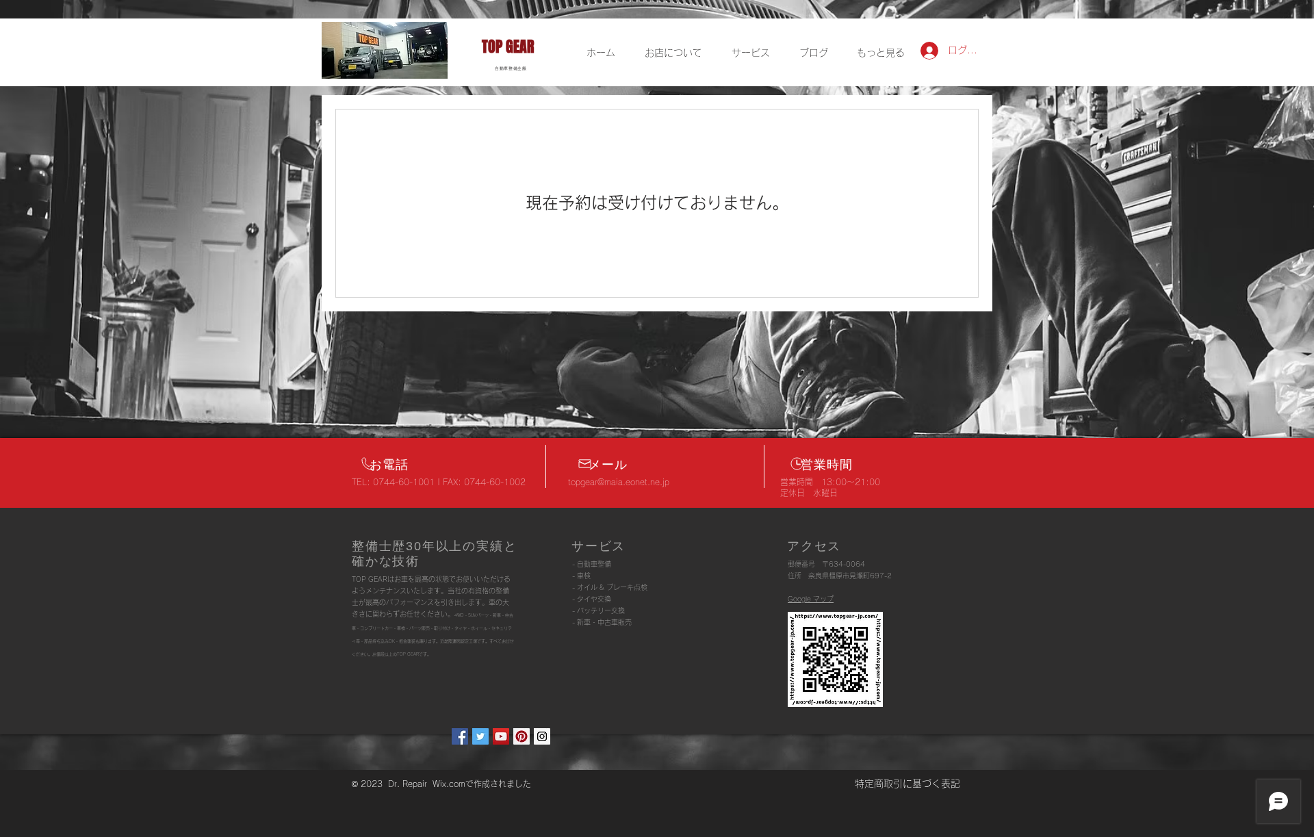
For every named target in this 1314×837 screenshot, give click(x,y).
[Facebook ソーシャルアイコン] (460, 736)
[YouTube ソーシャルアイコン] (501, 736)
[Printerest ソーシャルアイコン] (521, 736)
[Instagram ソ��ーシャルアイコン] (542, 736)
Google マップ (811, 598)
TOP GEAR (508, 46)
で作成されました (498, 784)
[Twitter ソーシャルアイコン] (480, 736)
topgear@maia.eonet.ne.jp (618, 482)
